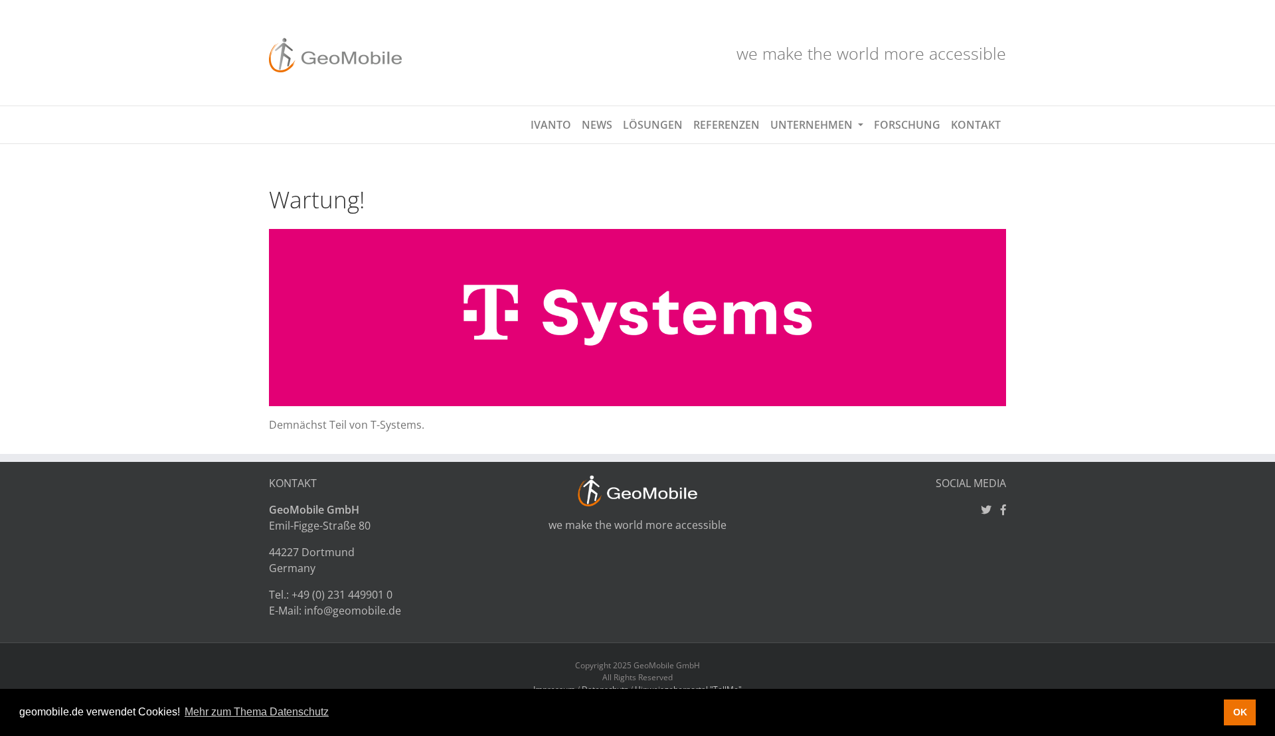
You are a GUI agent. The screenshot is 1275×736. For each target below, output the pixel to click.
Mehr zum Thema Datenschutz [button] (257, 711)
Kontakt (976, 124)
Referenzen (726, 124)
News (597, 124)
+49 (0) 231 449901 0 (342, 594)
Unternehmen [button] (812, 124)
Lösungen (653, 124)
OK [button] (1240, 712)
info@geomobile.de (352, 610)
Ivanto (551, 124)
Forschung (907, 124)
